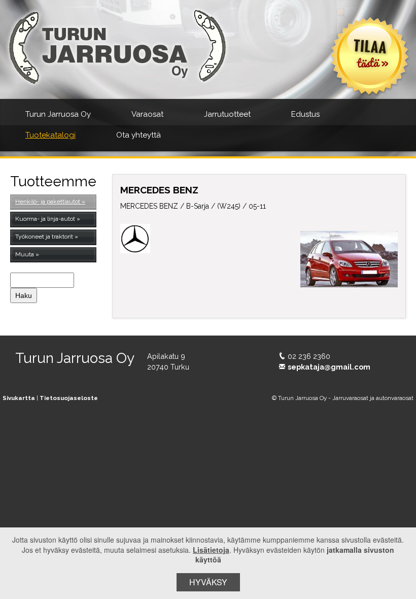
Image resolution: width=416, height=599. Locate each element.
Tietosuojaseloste (69, 398)
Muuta (24, 254)
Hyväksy (208, 582)
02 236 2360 (309, 356)
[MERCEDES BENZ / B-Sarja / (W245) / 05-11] (349, 259)
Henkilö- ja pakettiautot (47, 201)
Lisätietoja (211, 550)
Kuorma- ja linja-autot (45, 218)
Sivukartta (19, 398)
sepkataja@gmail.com (329, 366)
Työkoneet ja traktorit (44, 236)
